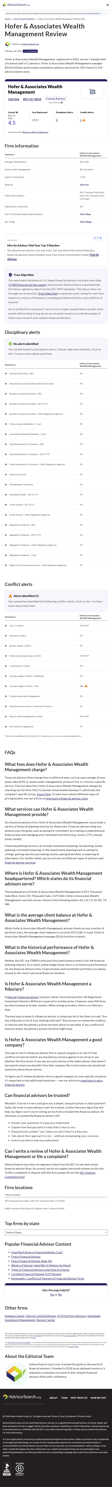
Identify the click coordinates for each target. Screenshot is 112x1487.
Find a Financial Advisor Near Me (31, 1260)
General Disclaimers (97, 1429)
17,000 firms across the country (27, 284)
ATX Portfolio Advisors (71, 1315)
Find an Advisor (55, 98)
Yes (52, 1294)
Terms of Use (57, 1416)
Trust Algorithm (48, 293)
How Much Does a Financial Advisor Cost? (37, 1252)
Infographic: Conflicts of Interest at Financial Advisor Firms (47, 1278)
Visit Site (13, 99)
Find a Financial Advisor (24, 19)
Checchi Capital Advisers (40, 1315)
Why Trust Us (79, 1397)
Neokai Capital (45, 1320)
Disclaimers (70, 1416)
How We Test (98, 1397)
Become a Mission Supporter (35, 132)
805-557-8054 (32, 99)
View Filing (85, 214)
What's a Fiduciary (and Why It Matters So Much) (41, 1265)
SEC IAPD (38, 1336)
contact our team (71, 1336)
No (60, 1294)
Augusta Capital (14, 1315)
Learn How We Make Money (90, 13)
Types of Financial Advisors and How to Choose (40, 1269)
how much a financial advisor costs (67, 798)
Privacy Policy (84, 1416)
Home (7, 19)
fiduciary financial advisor (23, 997)
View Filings (86, 221)
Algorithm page (73, 1346)
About (54, 1397)
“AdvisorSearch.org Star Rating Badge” (18, 1342)
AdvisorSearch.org (16, 5)
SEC (34, 1338)
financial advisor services (20, 862)
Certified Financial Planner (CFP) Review (36, 1274)
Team (64, 1397)
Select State (13, 1232)
